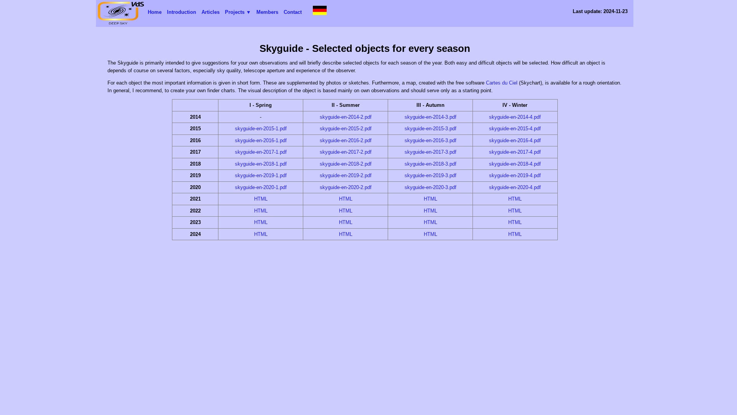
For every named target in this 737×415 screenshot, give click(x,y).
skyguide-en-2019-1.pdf (261, 175)
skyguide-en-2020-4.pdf (515, 187)
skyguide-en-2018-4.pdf (515, 164)
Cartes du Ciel (501, 83)
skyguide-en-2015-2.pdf (346, 128)
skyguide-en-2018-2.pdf (346, 164)
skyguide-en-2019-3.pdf (430, 175)
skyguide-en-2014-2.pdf (346, 117)
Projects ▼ (238, 12)
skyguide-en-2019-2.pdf (346, 175)
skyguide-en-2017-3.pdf (430, 152)
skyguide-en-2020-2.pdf (346, 187)
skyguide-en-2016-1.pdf (261, 140)
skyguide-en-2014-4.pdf (515, 117)
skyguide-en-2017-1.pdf (261, 152)
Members (267, 12)
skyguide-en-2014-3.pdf (430, 117)
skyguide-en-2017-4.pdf (515, 152)
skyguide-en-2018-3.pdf (430, 164)
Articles (211, 12)
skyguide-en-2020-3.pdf (430, 187)
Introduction (181, 12)
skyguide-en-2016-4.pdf (515, 140)
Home (155, 12)
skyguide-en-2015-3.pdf (430, 128)
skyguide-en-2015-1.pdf (261, 128)
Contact (293, 12)
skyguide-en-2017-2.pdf (346, 152)
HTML (261, 199)
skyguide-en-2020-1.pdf (261, 187)
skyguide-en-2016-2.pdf (346, 140)
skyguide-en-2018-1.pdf (261, 164)
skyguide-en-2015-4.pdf (515, 128)
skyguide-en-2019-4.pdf (515, 175)
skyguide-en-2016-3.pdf (430, 140)
